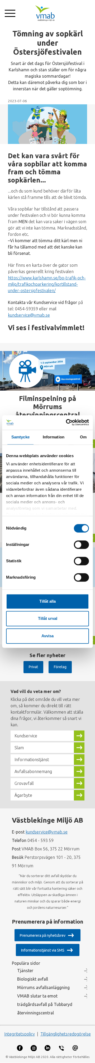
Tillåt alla (47, 601)
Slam (19, 747)
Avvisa (47, 636)
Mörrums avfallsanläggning (43, 987)
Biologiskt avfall (32, 979)
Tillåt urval (47, 618)
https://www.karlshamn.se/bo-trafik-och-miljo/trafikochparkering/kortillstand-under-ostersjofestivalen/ (47, 284)
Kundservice (26, 735)
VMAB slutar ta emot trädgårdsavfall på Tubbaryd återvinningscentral (44, 1004)
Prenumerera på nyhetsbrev (42, 935)
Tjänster (25, 970)
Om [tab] (83, 437)
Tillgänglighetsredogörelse (65, 1034)
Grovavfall (24, 783)
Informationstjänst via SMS (42, 950)
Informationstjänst (32, 759)
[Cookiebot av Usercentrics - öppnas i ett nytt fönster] (67, 422)
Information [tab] (53, 437)
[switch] (81, 544)
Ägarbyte (23, 795)
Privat (33, 667)
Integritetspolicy (19, 1034)
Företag (60, 667)
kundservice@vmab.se (29, 315)
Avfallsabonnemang (33, 771)
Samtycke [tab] (20, 437)
